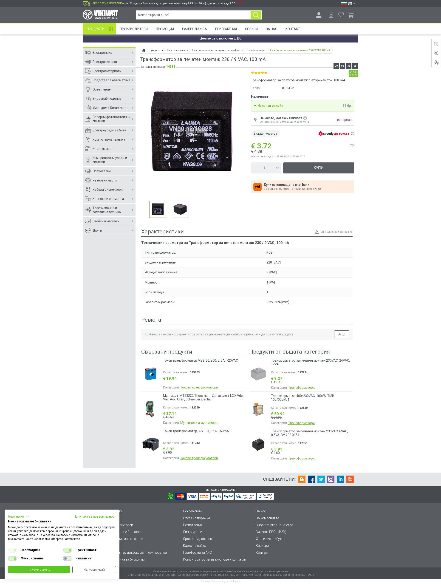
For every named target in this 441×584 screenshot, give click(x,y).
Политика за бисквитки (128, 559)
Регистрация (193, 525)
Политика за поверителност (95, 516)
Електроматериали (107, 71)
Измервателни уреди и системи (110, 160)
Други (97, 230)
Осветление (102, 89)
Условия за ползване (126, 539)
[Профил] (319, 15)
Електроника (102, 52)
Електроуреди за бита (109, 130)
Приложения (226, 29)
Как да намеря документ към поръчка (138, 552)
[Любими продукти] (341, 15)
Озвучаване (102, 171)
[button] (18, 516)
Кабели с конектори (108, 189)
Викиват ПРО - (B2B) (271, 532)
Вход (341, 334)
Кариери (262, 545)
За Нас (271, 29)
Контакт (293, 29)
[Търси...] (256, 15)
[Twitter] (321, 479)
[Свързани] (436, 62)
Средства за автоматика (111, 80)
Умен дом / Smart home (110, 108)
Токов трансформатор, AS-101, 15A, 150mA (196, 431)
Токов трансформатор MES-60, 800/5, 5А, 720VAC (200, 360)
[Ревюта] (436, 53)
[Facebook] (311, 479)
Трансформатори (301, 387)
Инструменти (103, 148)
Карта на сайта (194, 545)
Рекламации (192, 511)
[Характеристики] (436, 43)
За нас (261, 511)
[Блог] (301, 479)
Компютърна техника (109, 139)
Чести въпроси (121, 525)
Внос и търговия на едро (274, 525)
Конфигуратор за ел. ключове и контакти (214, 559)
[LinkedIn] (340, 479)
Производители (134, 29)
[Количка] (352, 15)
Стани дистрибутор (270, 539)
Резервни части (105, 180)
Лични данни (192, 532)
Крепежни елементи (108, 199)
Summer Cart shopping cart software (220, 581)
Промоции (165, 29)
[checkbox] (12, 550)
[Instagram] (330, 479)
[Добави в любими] (352, 146)
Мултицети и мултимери (199, 423)
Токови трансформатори (199, 387)
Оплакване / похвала (126, 532)
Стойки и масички (106, 221)
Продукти (95, 29)
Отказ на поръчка (196, 518)
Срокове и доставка (198, 539)
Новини (251, 29)
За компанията (267, 518)
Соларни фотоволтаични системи (111, 119)
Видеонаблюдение (107, 98)
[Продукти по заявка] (331, 15)
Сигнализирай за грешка (336, 231)
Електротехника (105, 62)
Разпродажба (194, 29)
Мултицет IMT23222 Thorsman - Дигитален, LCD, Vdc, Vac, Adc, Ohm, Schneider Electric (203, 397)
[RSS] (350, 479)
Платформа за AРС (197, 552)
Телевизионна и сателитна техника (107, 210)
